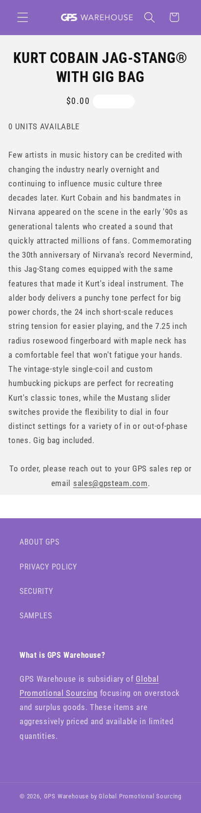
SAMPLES (36, 615)
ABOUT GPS (39, 542)
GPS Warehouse (66, 796)
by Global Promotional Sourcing (136, 796)
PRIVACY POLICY (48, 566)
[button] (22, 17)
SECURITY (36, 591)
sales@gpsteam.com (110, 483)
